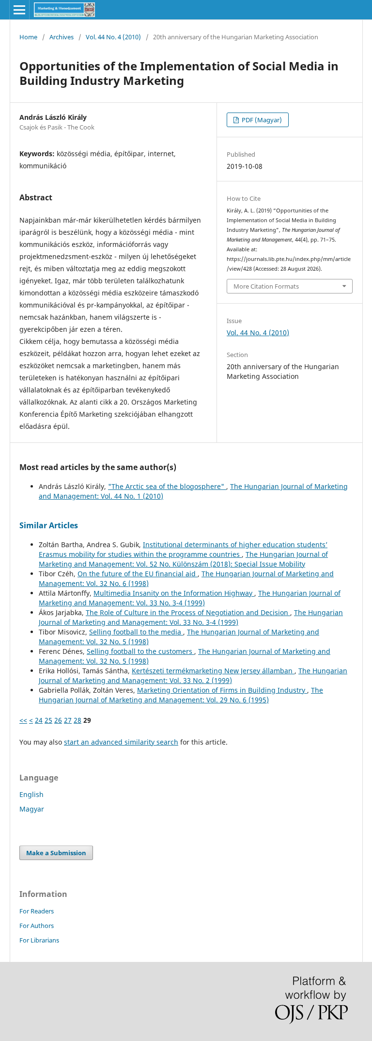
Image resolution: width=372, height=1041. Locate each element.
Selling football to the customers (140, 651)
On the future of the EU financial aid (138, 573)
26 (58, 720)
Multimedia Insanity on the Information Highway (173, 593)
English (31, 794)
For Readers (36, 911)
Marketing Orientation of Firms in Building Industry (222, 690)
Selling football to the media (136, 631)
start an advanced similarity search (121, 742)
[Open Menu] (19, 9)
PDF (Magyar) (261, 119)
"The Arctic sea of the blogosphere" (167, 486)
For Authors (36, 925)
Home (28, 37)
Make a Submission (56, 852)
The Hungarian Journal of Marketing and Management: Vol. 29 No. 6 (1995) (181, 694)
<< (23, 720)
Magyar (31, 808)
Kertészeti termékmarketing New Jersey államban (213, 670)
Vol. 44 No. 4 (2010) (113, 37)
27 (68, 720)
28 (77, 720)
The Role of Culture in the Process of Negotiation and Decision (188, 612)
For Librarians (39, 940)
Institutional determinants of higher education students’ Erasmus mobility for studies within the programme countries (183, 549)
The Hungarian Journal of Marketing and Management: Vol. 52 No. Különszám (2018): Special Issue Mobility (183, 559)
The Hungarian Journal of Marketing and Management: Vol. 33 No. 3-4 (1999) (190, 597)
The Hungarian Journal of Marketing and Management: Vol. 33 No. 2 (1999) (193, 675)
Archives (61, 37)
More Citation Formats (266, 286)
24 (39, 720)
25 (48, 720)
